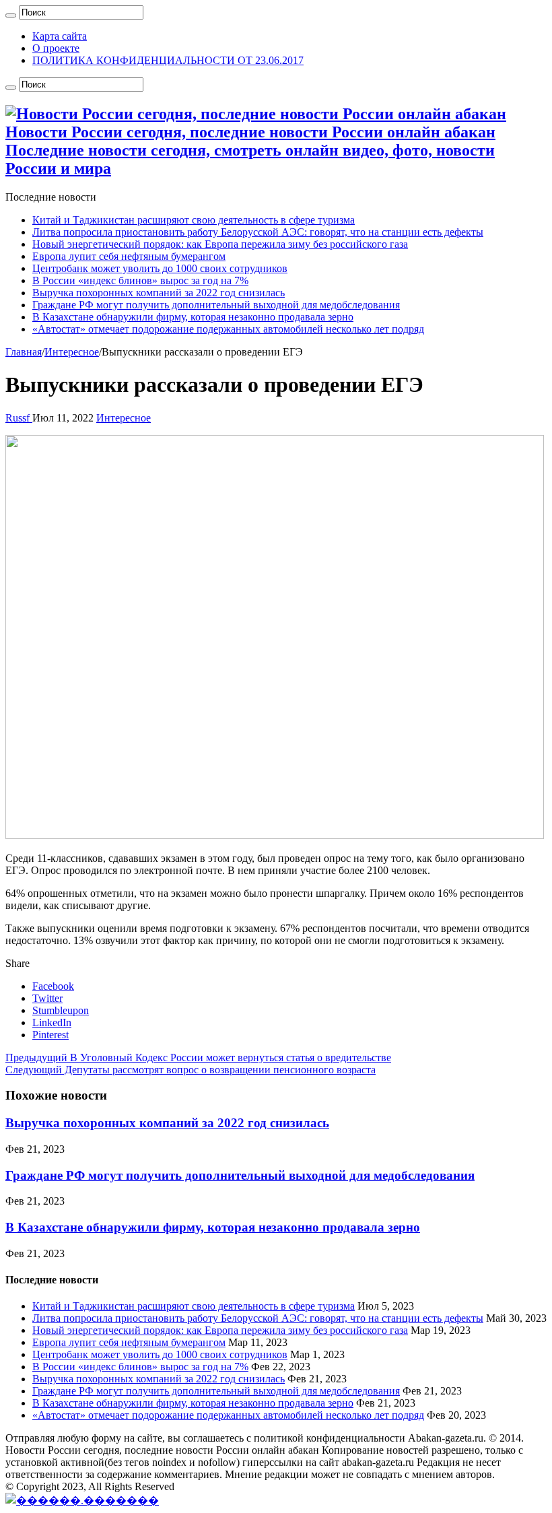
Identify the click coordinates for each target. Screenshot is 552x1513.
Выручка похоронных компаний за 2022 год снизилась (158, 292)
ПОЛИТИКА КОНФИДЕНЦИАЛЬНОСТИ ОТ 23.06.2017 (168, 60)
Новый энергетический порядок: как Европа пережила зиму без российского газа (220, 244)
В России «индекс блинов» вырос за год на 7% (140, 280)
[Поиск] (10, 15)
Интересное (71, 352)
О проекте (55, 48)
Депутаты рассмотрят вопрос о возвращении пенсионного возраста (190, 1069)
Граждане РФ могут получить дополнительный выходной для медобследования (216, 304)
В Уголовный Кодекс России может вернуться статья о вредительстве (198, 1057)
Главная (23, 352)
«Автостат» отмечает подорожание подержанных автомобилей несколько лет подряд (228, 329)
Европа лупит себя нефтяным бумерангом (129, 256)
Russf (18, 418)
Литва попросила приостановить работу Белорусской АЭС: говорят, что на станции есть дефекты (257, 232)
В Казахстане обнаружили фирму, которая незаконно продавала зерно (192, 317)
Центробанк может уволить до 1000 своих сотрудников (159, 268)
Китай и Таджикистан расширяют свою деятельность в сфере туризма (193, 220)
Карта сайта (59, 36)
